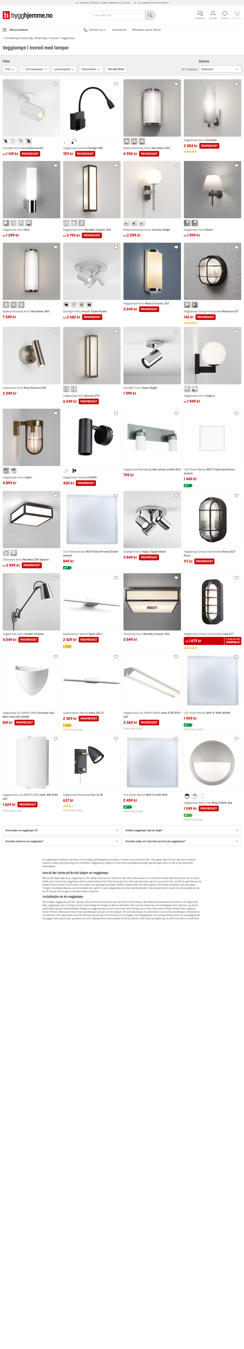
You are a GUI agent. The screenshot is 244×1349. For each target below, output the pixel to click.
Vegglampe (68, 38)
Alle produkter (18, 29)
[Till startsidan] (27, 15)
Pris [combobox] (7, 69)
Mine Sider (213, 18)
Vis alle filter (116, 69)
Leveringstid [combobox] (62, 69)
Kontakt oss (96, 29)
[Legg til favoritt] (55, 84)
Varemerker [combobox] (89, 69)
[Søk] (150, 15)
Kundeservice (200, 18)
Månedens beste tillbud (146, 29)
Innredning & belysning (19, 38)
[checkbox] (34, 69)
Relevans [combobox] (207, 69)
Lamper (53, 38)
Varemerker (119, 29)
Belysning (41, 38)
